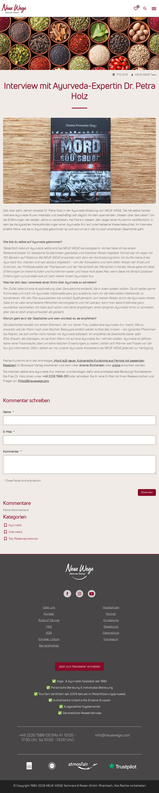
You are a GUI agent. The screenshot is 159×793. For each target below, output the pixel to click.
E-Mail (8, 431)
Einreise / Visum (49, 639)
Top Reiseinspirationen (23, 538)
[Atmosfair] (83, 766)
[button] (153, 8)
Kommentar (11, 451)
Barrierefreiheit (49, 645)
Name (7, 412)
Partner (111, 613)
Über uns (49, 607)
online (116, 365)
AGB (49, 632)
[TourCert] (51, 765)
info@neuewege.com (112, 735)
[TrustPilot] (122, 766)
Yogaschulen (111, 607)
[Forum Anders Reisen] (28, 765)
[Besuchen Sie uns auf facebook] (67, 593)
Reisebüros (111, 626)
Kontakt (49, 613)
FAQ (49, 626)
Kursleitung (111, 620)
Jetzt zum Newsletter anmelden (79, 666)
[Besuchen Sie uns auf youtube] (91, 593)
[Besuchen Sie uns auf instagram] (79, 593)
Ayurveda (15, 525)
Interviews (15, 531)
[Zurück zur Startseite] (14, 8)
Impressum (111, 639)
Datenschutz (111, 632)
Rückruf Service (48, 620)
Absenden (147, 492)
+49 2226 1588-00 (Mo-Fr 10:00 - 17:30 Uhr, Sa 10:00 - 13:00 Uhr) (47, 737)
